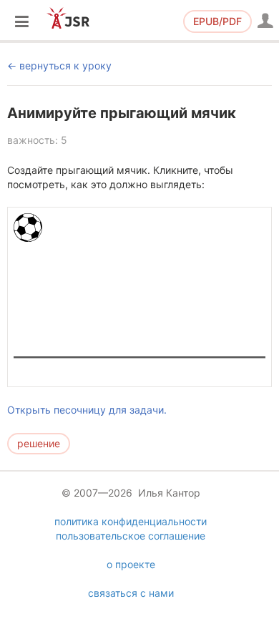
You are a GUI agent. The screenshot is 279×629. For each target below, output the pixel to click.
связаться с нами (131, 593)
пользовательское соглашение (130, 536)
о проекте (131, 564)
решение (38, 443)
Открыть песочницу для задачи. (87, 410)
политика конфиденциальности (130, 521)
